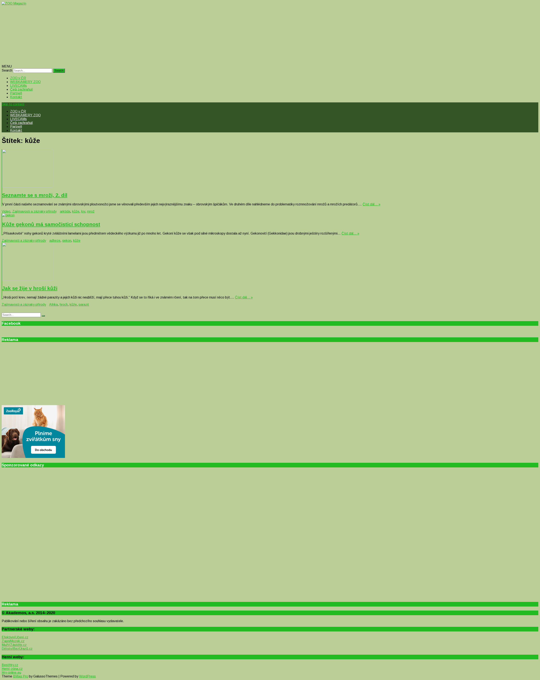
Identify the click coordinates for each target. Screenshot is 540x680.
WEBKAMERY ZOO (25, 82)
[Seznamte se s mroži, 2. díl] (270, 168)
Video (6, 211)
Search (7, 70)
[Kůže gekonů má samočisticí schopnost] (270, 215)
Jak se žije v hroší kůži (29, 288)
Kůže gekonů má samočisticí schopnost (51, 224)
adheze (54, 240)
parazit (84, 304)
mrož (90, 211)
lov (83, 211)
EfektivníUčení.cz (15, 637)
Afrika (53, 304)
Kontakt (16, 97)
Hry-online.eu (11, 672)
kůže (75, 211)
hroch (64, 304)
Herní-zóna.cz (12, 668)
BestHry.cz (10, 665)
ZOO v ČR (18, 78)
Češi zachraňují (21, 89)
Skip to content (13, 104)
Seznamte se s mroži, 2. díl (34, 195)
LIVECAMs (18, 85)
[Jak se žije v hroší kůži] (270, 262)
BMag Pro (20, 676)
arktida (65, 211)
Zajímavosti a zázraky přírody (34, 211)
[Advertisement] (128, 35)
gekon (66, 240)
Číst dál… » (371, 204)
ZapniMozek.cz (13, 641)
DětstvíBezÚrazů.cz (17, 648)
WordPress (87, 676)
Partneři (16, 93)
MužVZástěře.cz (14, 645)
